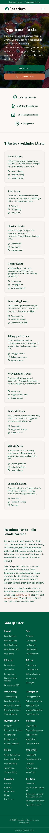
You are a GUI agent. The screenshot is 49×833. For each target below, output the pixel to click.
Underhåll (31, 749)
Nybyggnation (11, 720)
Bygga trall (31, 739)
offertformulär (11, 598)
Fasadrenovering (11, 701)
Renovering (10, 691)
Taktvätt (30, 763)
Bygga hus (8, 726)
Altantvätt (30, 772)
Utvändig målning (12, 755)
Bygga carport (10, 739)
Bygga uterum (32, 705)
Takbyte (29, 636)
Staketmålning (10, 772)
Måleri (7, 749)
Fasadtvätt (31, 755)
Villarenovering (10, 714)
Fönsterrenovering (12, 705)
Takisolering (31, 649)
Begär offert (24, 68)
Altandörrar (31, 678)
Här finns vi (9, 799)
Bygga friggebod (11, 743)
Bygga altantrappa (34, 730)
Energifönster (10, 674)
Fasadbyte (9, 653)
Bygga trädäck (32, 743)
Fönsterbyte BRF (11, 685)
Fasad (7, 631)
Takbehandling (32, 768)
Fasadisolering (10, 645)
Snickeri (30, 720)
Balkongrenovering (12, 710)
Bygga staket (32, 734)
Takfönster (9, 669)
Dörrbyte (30, 682)
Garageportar (32, 669)
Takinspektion (32, 653)
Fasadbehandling (33, 759)
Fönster (8, 660)
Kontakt (7, 787)
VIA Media (30, 830)
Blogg (6, 795)
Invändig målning (11, 759)
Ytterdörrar (31, 665)
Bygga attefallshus (34, 710)
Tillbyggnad (32, 691)
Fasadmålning (10, 636)
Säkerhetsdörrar (33, 674)
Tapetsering (9, 768)
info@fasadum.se (33, 2)
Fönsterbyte (9, 665)
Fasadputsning (10, 640)
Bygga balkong (32, 714)
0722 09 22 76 (16, 2)
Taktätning (31, 645)
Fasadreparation (11, 649)
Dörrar (29, 660)
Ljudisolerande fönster (10, 679)
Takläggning (31, 640)
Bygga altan (31, 726)
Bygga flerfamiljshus (13, 730)
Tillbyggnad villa (33, 696)
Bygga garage (10, 734)
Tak (28, 631)
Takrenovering (10, 696)
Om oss (7, 783)
